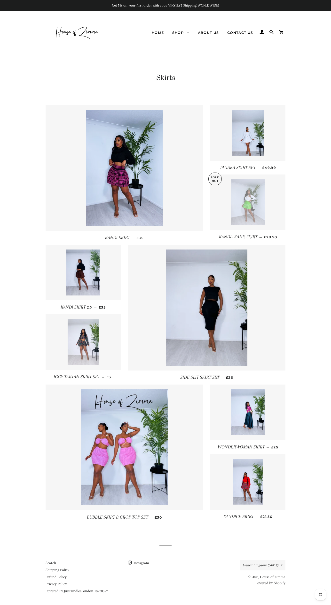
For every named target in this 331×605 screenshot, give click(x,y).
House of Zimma (272, 577)
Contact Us (240, 32)
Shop (178, 32)
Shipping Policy (57, 570)
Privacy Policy (56, 584)
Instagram (141, 563)
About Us (208, 32)
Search (51, 563)
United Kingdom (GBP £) (260, 565)
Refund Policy (56, 577)
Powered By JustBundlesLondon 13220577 (77, 591)
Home (158, 32)
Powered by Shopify (270, 583)
